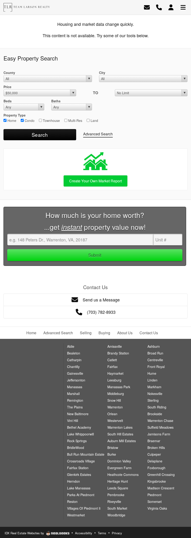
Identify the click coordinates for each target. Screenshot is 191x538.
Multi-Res (74, 120)
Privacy (117, 533)
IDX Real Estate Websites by (25, 533)
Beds (7, 101)
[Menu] (183, 7)
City (102, 72)
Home (11, 120)
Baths (56, 101)
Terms (102, 533)
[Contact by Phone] (159, 7)
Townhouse (51, 120)
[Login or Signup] (171, 7)
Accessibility (83, 533)
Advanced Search (98, 134)
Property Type (14, 115)
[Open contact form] (147, 7)
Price (7, 86)
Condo (29, 120)
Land (94, 120)
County (9, 72)
